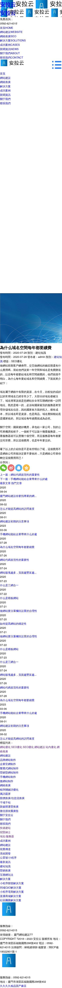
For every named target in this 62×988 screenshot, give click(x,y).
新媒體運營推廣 (9, 806)
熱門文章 (16, 483)
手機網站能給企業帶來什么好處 (18, 534)
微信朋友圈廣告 (9, 811)
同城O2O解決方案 (10, 887)
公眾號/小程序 (8, 857)
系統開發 (5, 853)
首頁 (6, 28)
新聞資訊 (9, 49)
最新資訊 (5, 862)
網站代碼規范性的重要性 (14, 560)
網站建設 (11, 32)
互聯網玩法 (6, 875)
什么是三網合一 (9, 585)
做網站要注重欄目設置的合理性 (18, 611)
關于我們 (10, 53)
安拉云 (8, 4)
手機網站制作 (8, 777)
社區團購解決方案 (10, 900)
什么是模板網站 (9, 598)
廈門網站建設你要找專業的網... (18, 496)
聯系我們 (11, 57)
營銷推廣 (5, 870)
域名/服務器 (7, 836)
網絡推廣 (8, 36)
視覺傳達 (5, 849)
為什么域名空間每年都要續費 (17, 547)
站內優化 (51, 747)
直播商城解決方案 (10, 896)
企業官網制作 (8, 764)
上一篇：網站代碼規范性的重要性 (20, 474)
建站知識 (5, 866)
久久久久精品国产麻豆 (13, 986)
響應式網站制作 (9, 768)
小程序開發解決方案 (12, 883)
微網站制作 (6, 781)
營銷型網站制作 (9, 772)
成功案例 (10, 45)
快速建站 (5, 828)
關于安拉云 (6, 815)
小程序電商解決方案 (12, 892)
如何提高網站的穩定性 (13, 623)
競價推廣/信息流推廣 (12, 798)
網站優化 (5, 747)
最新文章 (5, 483)
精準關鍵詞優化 (9, 789)
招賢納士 (5, 832)
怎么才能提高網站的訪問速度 (17, 509)
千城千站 (5, 802)
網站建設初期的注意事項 (14, 521)
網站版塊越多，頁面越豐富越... (18, 572)
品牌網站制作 (8, 760)
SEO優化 (16, 747)
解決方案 (13, 40)
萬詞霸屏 (5, 794)
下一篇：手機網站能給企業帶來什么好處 (24, 479)
